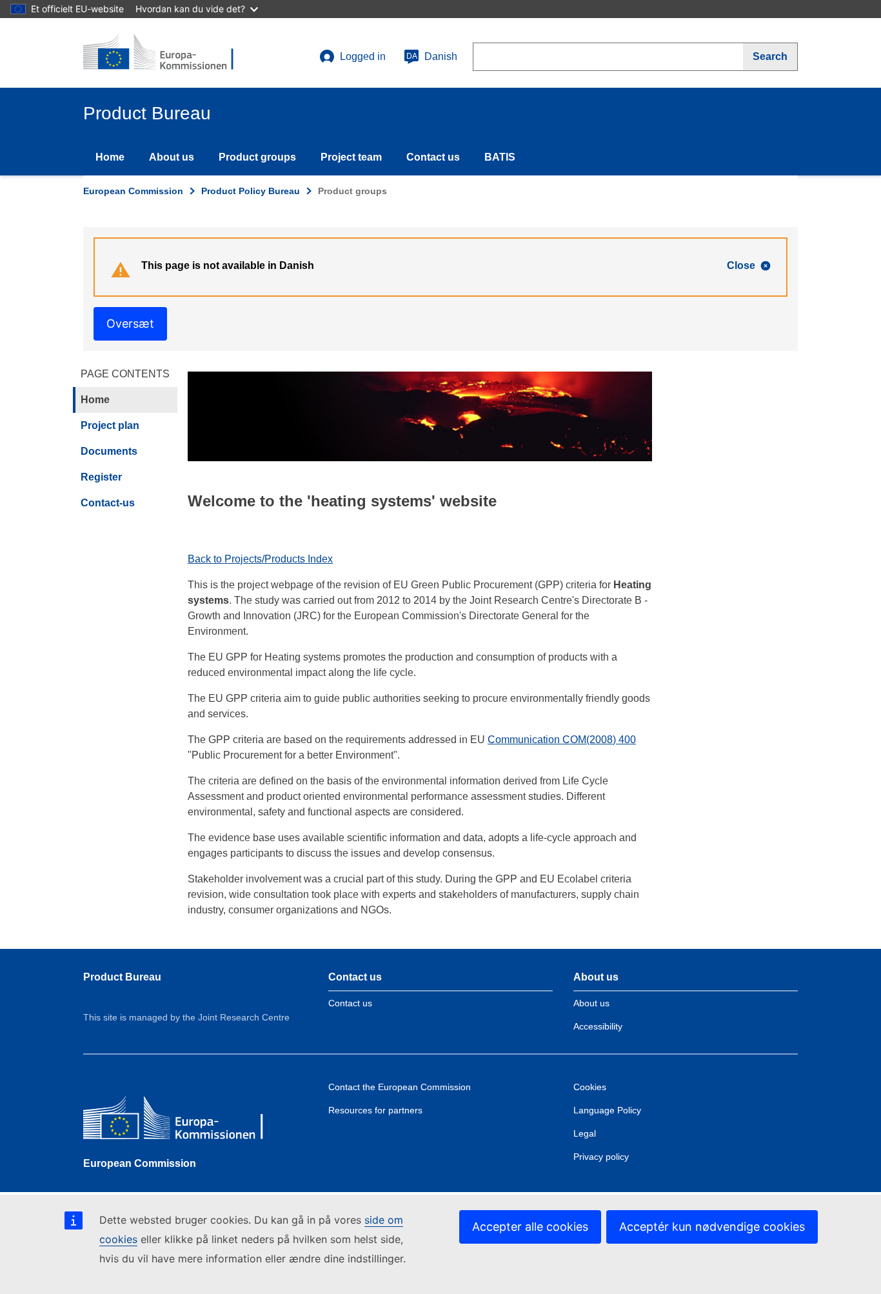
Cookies (589, 1087)
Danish (431, 56)
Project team (351, 157)
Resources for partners (375, 1110)
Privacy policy (601, 1156)
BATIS (499, 157)
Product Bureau (122, 976)
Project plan (110, 425)
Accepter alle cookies (530, 1226)
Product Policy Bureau (250, 191)
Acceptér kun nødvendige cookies (712, 1226)
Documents (109, 451)
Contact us (433, 157)
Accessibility (597, 1026)
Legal (584, 1133)
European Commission (133, 191)
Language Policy (607, 1110)
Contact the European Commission (399, 1087)
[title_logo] (161, 53)
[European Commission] (176, 1121)
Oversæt (130, 323)
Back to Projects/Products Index (260, 558)
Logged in (363, 56)
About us (171, 157)
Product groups (257, 157)
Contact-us (108, 502)
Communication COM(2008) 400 (562, 739)
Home (109, 157)
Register (101, 477)
